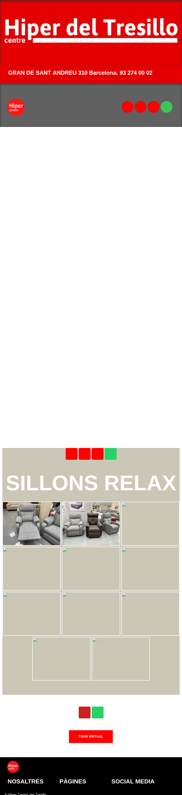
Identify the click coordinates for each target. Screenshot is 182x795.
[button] (75, 107)
